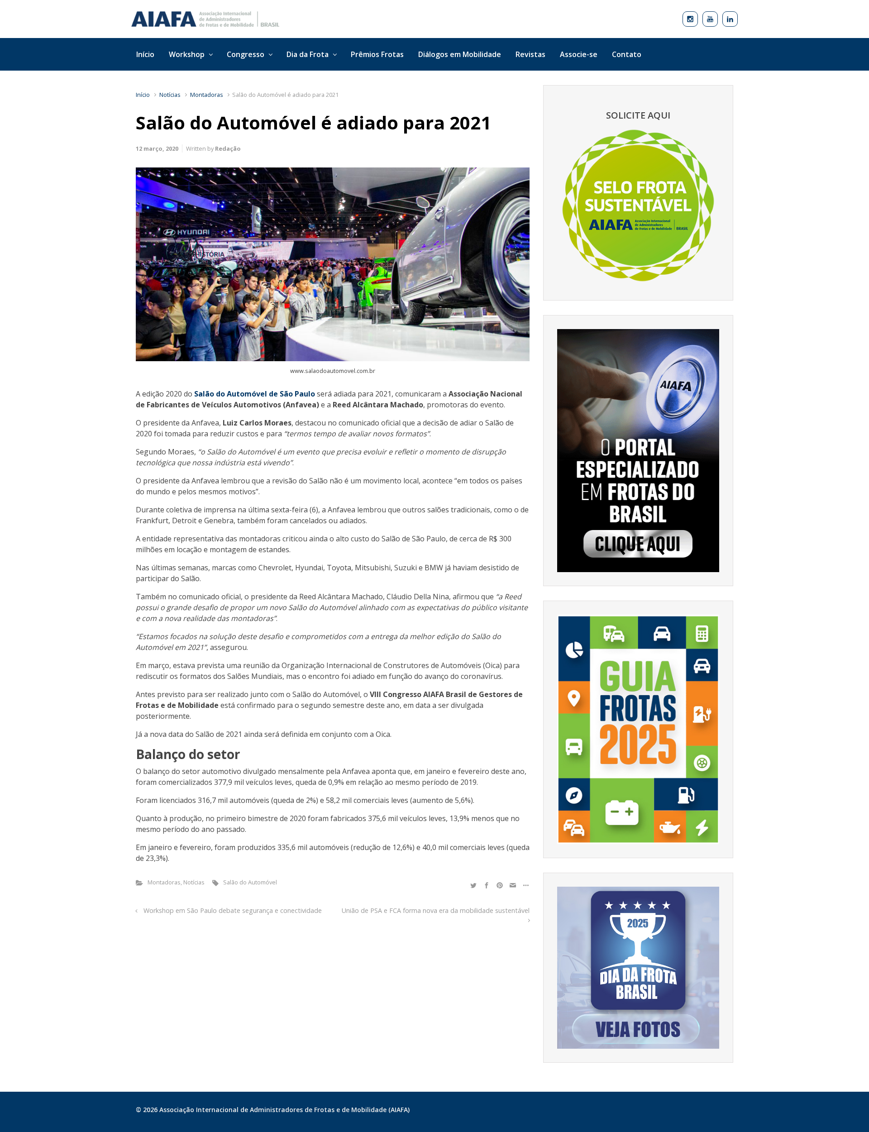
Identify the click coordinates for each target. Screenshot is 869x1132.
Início (143, 95)
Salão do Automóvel (250, 882)
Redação (228, 148)
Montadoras (206, 95)
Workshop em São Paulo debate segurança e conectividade (232, 910)
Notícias (170, 95)
